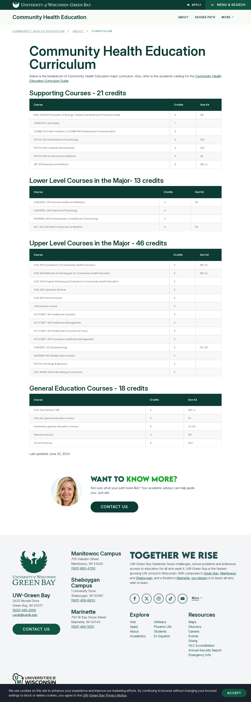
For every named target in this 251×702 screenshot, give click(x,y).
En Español (162, 636)
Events (193, 636)
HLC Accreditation (201, 645)
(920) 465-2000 (24, 610)
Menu (231, 5)
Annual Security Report (204, 650)
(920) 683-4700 (83, 568)
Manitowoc (228, 573)
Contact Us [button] (114, 506)
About (183, 17)
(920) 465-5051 (82, 627)
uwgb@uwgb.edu (25, 615)
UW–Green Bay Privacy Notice (104, 695)
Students (160, 631)
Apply (196, 4)
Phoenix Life (163, 627)
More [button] (226, 17)
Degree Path (205, 17)
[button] (135, 599)
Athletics (160, 622)
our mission (199, 578)
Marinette (183, 578)
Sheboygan (144, 578)
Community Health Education (49, 17)
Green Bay (211, 573)
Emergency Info (199, 655)
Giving (192, 641)
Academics (138, 636)
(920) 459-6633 (83, 600)
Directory (195, 627)
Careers (193, 631)
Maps (192, 622)
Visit (133, 622)
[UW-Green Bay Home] (45, 5)
